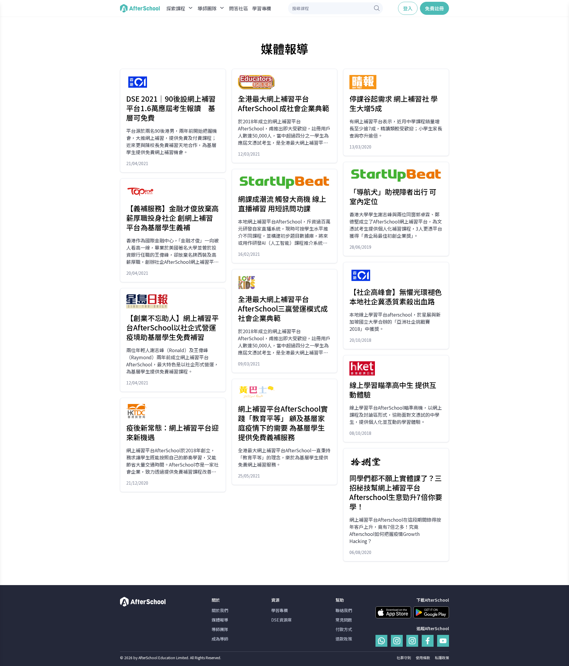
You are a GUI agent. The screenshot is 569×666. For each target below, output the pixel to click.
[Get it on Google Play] (431, 612)
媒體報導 (220, 620)
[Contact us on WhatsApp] (381, 641)
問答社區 (238, 8)
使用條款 (423, 657)
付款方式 (343, 629)
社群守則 (404, 657)
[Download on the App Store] (393, 612)
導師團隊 (220, 629)
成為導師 (220, 639)
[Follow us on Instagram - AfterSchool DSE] (412, 641)
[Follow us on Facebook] (428, 641)
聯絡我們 (343, 610)
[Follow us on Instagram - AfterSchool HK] (397, 641)
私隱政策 (442, 657)
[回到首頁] (140, 8)
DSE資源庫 (281, 620)
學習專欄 (261, 8)
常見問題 (343, 620)
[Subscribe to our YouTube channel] (443, 641)
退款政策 (343, 639)
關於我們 (220, 610)
